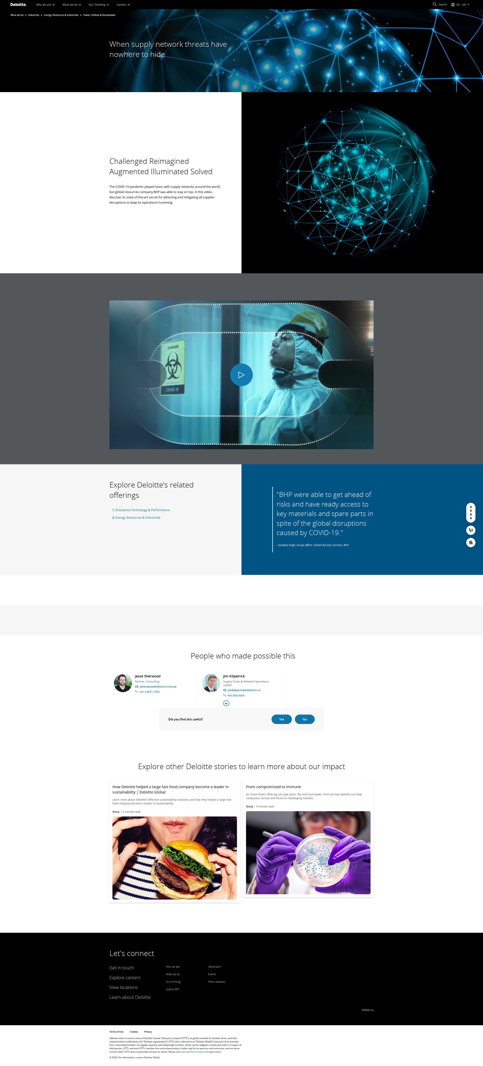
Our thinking (173, 982)
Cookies (134, 1031)
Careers (122, 4)
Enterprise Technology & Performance (142, 510)
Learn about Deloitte (130, 997)
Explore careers (125, 977)
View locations (123, 987)
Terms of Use (116, 1031)
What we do (70, 4)
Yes (281, 719)
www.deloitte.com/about (193, 1051)
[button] (440, 4)
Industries (33, 15)
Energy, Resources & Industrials (61, 15)
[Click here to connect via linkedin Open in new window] (226, 703)
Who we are (44, 4)
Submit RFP (172, 989)
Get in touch (121, 967)
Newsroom (214, 966)
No (305, 719)
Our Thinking (97, 4)
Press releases (216, 982)
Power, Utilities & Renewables (99, 15)
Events (212, 974)
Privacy (148, 1031)
